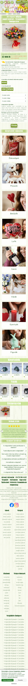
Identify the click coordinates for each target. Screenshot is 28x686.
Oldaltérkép (14, 485)
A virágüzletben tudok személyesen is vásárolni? (14, 446)
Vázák (14, 381)
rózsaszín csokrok (7, 519)
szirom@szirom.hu (7, 477)
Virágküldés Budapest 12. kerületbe (14, 648)
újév (19, 601)
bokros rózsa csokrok (20, 553)
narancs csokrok (7, 524)
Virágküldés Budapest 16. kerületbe (14, 658)
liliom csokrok (20, 527)
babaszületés (6, 582)
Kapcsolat (22, 480)
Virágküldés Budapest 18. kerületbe (14, 664)
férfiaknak (6, 601)
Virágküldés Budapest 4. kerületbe (14, 627)
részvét (6, 595)
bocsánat (6, 603)
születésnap (6, 580)
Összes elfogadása (7, 680)
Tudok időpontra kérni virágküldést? (13, 451)
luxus (6, 611)
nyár (19, 593)
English (19, 1)
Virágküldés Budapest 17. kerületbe (14, 661)
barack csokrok (7, 532)
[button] (26, 370)
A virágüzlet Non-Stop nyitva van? (13, 472)
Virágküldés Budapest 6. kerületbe (14, 632)
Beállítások (14, 683)
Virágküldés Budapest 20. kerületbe (14, 669)
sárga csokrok (7, 527)
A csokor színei (6, 95)
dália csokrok (20, 556)
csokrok (20, 569)
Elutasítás (20, 680)
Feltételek (13, 482)
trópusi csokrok (20, 535)
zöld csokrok (7, 530)
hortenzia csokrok (20, 548)
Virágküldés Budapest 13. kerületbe (14, 651)
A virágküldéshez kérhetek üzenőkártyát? (13, 459)
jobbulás (6, 598)
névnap (6, 585)
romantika (6, 577)
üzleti (6, 593)
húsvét (20, 580)
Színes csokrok (16, 13)
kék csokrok (7, 537)
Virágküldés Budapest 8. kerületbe (14, 637)
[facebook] (11, 505)
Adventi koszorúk (19, 606)
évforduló (6, 587)
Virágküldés (3, 13)
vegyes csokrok (20, 519)
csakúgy (6, 606)
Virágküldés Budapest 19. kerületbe (14, 666)
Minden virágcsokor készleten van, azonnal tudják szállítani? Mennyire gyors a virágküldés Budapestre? (14, 467)
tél (19, 598)
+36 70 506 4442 (21, 477)
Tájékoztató (5, 482)
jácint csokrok (20, 524)
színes (4, 89)
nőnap (19, 587)
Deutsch (25, 1)
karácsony (19, 577)
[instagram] (16, 505)
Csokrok (9, 13)
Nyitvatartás (14, 480)
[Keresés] (8, 2)
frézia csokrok (20, 522)
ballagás (6, 608)
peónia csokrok (20, 558)
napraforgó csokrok (20, 540)
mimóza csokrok (20, 564)
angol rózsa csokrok (20, 561)
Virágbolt (5, 480)
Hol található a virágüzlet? (13, 462)
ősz (20, 595)
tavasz (4, 82)
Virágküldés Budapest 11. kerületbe (14, 645)
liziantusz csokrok (20, 545)
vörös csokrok (7, 514)
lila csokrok (7, 522)
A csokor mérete (6, 101)
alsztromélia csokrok (20, 530)
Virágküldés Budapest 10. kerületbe (14, 643)
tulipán (10, 89)
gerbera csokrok (20, 537)
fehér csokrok (7, 517)
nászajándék (6, 590)
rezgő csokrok (20, 566)
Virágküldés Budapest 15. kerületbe (14, 656)
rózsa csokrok (20, 514)
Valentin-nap (19, 585)
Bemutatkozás (22, 482)
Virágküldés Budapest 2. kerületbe (14, 622)
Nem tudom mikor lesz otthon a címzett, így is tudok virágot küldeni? (14, 455)
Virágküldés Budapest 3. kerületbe (14, 624)
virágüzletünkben (6, 70)
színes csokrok (7, 535)
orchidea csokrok (20, 532)
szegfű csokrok (20, 550)
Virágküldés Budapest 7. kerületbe (14, 635)
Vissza (14, 126)
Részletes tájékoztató (12, 677)
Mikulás (19, 603)
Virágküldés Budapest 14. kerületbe (14, 653)
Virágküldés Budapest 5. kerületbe (14, 630)
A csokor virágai (6, 98)
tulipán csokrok (20, 517)
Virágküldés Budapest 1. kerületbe (14, 619)
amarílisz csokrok (20, 543)
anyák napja (19, 582)
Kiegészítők (14, 360)
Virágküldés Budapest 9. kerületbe (14, 640)
